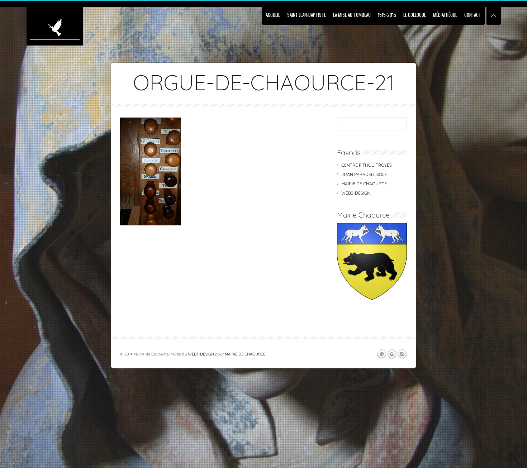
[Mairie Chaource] (372, 298)
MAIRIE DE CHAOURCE (364, 183)
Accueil (273, 14)
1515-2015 (387, 14)
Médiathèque (445, 14)
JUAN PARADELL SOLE (364, 174)
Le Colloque (414, 14)
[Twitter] (381, 354)
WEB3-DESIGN (355, 193)
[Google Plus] (392, 354)
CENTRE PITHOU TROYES (366, 165)
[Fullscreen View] (493, 12)
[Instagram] (402, 354)
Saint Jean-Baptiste (306, 14)
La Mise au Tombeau (352, 14)
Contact (472, 14)
